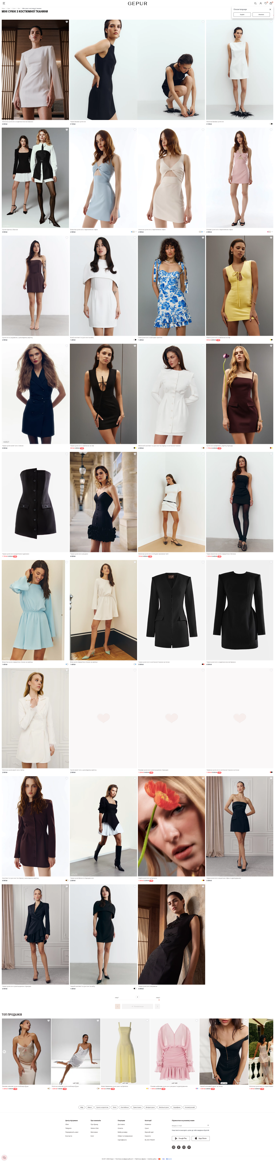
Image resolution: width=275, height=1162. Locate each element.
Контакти (68, 1136)
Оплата (120, 1128)
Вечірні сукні (150, 1107)
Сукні (147, 1128)
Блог (92, 1136)
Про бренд (94, 1124)
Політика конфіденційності (124, 1159)
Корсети (148, 1136)
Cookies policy (152, 1159)
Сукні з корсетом (102, 1107)
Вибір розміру (122, 1132)
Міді (81, 1107)
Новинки (148, 1124)
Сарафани (176, 1107)
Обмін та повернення (125, 1136)
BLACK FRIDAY (150, 1140)
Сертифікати (122, 1140)
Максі (90, 1107)
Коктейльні (125, 1107)
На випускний (190, 1107)
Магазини (94, 1132)
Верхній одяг (149, 1132)
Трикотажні (137, 1107)
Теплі (114, 1107)
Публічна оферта (140, 1159)
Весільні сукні (164, 1107)
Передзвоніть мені (71, 1132)
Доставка (121, 1124)
